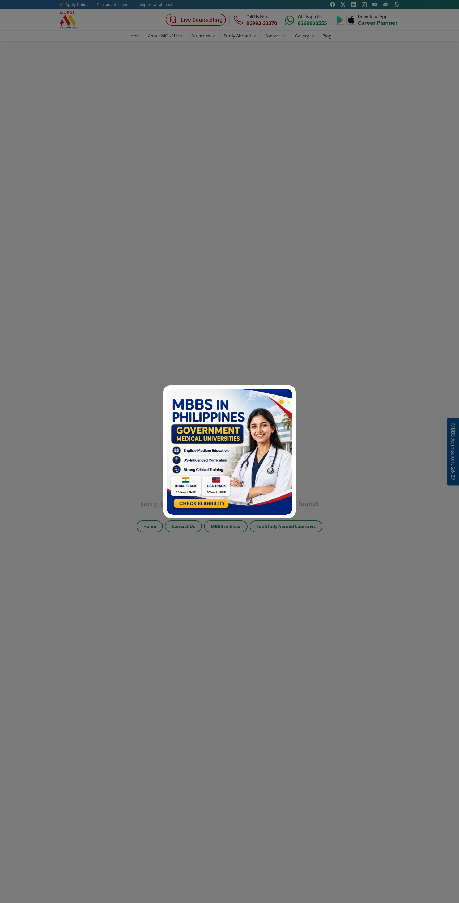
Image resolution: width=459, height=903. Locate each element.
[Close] (289, 391)
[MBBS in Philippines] (229, 452)
